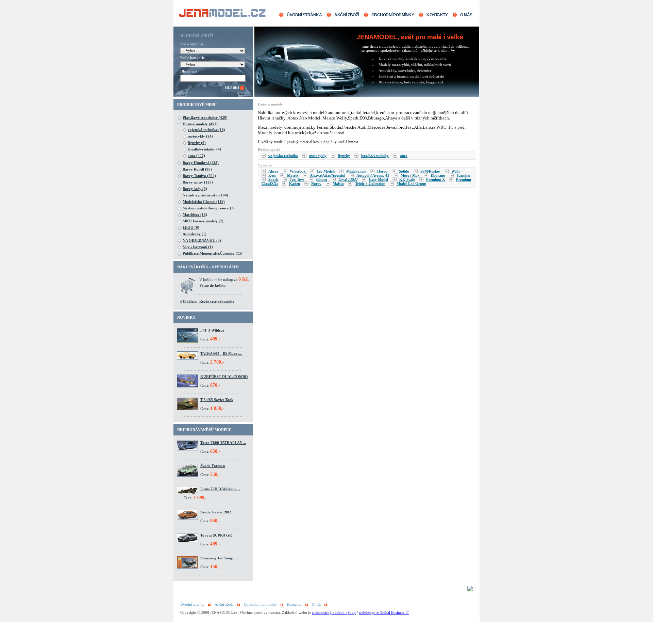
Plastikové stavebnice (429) (205, 117)
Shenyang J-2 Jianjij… (219, 558)
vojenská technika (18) (206, 130)
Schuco (321, 179)
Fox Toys (296, 179)
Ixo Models (326, 171)
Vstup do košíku (212, 285)
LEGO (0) (191, 227)
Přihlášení (188, 301)
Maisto (338, 183)
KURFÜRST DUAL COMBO (224, 376)
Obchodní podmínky (392, 15)
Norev (316, 183)
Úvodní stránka (304, 15)
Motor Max (410, 175)
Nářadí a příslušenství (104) (205, 195)
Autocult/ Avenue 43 (372, 175)
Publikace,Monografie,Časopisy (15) (212, 253)
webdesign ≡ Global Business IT (384, 612)
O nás (466, 15)
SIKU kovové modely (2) (203, 221)
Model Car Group (411, 183)
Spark (273, 179)
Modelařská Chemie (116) (204, 202)
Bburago (438, 175)
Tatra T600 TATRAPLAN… (223, 443)
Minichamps (356, 171)
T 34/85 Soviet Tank (216, 400)
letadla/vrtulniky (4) (204, 149)
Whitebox (298, 171)
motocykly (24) (200, 136)
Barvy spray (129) (198, 182)
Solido (404, 171)
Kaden (294, 183)
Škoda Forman (212, 466)
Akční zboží (346, 15)
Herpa (382, 171)
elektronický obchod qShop (334, 612)
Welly (456, 171)
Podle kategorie (192, 57)
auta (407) (196, 156)
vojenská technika (283, 156)
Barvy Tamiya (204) (199, 176)
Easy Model (378, 179)
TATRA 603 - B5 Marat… (221, 353)
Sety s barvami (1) (198, 247)
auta (403, 156)
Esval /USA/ (348, 179)
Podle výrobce (191, 44)
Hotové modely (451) (200, 124)
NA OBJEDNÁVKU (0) (202, 240)
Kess (272, 175)
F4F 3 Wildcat (212, 330)
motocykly (317, 156)
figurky (344, 156)
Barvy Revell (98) (197, 169)
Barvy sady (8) (195, 189)
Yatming (463, 175)
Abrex (273, 171)
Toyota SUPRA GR (216, 535)
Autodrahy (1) (194, 234)
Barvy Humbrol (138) (201, 163)
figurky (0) (197, 143)
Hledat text (188, 71)
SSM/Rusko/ (430, 171)
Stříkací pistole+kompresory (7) (209, 208)
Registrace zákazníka (216, 301)
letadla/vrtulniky (375, 156)
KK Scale (407, 179)
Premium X (435, 179)
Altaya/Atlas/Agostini (327, 175)
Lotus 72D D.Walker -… (220, 489)
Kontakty (437, 15)
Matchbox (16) (195, 214)
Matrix (293, 175)
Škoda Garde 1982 (215, 512)
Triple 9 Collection (370, 183)
